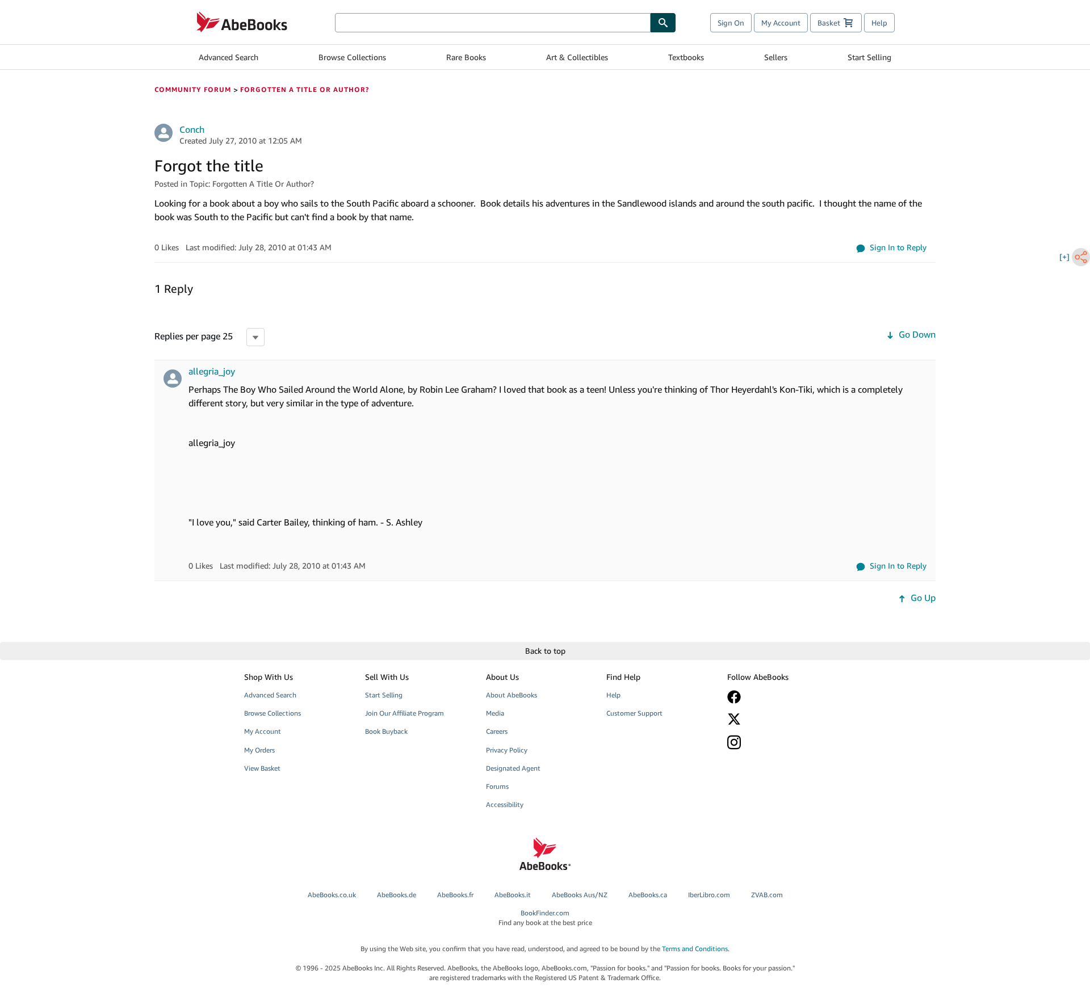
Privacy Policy (506, 750)
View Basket (262, 768)
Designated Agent (513, 768)
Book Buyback (386, 731)
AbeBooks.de (396, 894)
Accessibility (504, 804)
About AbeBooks (511, 695)
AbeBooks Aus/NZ (579, 894)
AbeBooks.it (512, 894)
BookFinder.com (545, 918)
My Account (780, 22)
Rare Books (466, 57)
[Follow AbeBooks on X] (779, 719)
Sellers (775, 57)
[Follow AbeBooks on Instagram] (779, 742)
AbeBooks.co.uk (332, 894)
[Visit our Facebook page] (779, 697)
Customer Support (634, 713)
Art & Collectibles (577, 57)
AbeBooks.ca (647, 894)
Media (495, 713)
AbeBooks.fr (455, 894)
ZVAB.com (767, 894)
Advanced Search (228, 57)
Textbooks (686, 57)
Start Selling (869, 57)
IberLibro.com (709, 894)
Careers (497, 731)
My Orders (259, 750)
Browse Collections (352, 57)
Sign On (731, 22)
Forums (497, 786)
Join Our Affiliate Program (404, 713)
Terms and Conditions (695, 948)
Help (879, 22)
